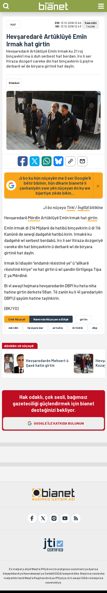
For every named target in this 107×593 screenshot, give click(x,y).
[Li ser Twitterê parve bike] (35, 161)
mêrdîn (13, 327)
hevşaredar (35, 327)
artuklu (58, 327)
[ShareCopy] (70, 161)
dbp (94, 327)
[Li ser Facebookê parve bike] (23, 161)
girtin (92, 217)
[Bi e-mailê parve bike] (82, 161)
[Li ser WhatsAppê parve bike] (47, 161)
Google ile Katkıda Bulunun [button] (59, 423)
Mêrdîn (34, 217)
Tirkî (71, 207)
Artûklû (77, 327)
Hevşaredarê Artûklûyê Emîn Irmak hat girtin (46, 40)
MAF (13, 24)
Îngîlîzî (84, 207)
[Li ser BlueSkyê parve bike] (58, 161)
